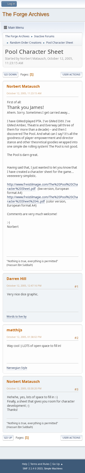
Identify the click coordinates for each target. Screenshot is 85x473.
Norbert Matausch (23, 86)
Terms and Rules (39, 464)
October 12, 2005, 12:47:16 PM (24, 285)
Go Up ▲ (57, 464)
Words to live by (17, 316)
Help (24, 464)
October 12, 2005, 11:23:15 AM (24, 93)
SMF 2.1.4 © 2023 (33, 468)
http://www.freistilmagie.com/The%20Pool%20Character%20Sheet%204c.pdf (42, 199)
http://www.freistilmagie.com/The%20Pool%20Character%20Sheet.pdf (42, 186)
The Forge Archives (25, 14)
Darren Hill (16, 278)
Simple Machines (53, 468)
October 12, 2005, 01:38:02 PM (24, 337)
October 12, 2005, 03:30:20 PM (24, 388)
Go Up (8, 437)
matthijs (14, 329)
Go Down (10, 74)
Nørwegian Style (17, 368)
